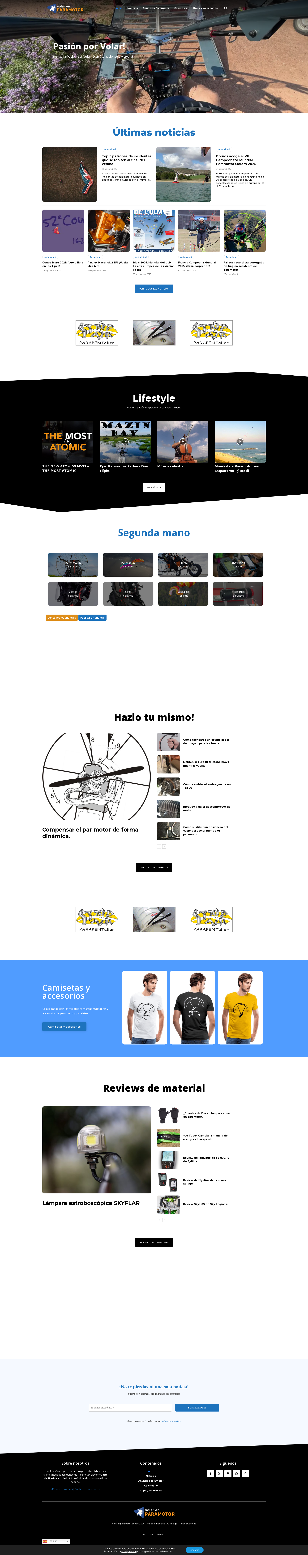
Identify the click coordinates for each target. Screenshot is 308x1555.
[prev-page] (159, 846)
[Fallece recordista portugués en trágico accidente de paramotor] (245, 231)
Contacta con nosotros (87, 1489)
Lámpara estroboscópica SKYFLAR (91, 1203)
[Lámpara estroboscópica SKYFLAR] (96, 1149)
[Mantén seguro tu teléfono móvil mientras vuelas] (168, 764)
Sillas (128, 591)
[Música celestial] (182, 442)
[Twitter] (219, 1473)
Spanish (52, 1541)
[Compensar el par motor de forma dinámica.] (96, 776)
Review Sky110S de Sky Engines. (205, 1204)
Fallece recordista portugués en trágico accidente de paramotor (244, 266)
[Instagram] (236, 1473)
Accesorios (238, 591)
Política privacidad (155, 1523)
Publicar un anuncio (92, 617)
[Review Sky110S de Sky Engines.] (168, 1205)
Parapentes (128, 562)
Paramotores (73, 562)
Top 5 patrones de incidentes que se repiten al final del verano (126, 160)
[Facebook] (210, 1473)
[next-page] (164, 846)
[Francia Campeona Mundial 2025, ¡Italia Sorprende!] (199, 231)
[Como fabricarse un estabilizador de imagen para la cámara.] (168, 742)
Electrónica (238, 562)
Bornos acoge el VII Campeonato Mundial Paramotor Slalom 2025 (236, 160)
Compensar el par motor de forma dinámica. (90, 833)
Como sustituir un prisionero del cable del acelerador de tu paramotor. (205, 831)
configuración (128, 1551)
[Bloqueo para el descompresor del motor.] (168, 809)
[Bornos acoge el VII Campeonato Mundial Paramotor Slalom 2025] (183, 174)
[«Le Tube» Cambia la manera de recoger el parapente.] (168, 1138)
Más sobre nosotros (62, 1489)
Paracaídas (183, 591)
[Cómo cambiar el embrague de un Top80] (168, 787)
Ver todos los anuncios (62, 617)
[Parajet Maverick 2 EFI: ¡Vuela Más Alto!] (109, 231)
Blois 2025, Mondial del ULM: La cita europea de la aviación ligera (154, 266)
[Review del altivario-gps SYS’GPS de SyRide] (168, 1160)
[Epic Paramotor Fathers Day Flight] (125, 442)
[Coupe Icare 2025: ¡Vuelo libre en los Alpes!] (63, 231)
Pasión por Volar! (89, 46)
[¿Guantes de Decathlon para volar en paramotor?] (168, 1115)
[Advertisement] (154, 667)
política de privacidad (171, 1421)
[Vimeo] (227, 1473)
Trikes (183, 562)
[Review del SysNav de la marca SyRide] (168, 1182)
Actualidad (110, 149)
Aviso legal (172, 1523)
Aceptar (194, 1550)
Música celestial (170, 466)
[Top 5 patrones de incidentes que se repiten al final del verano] (69, 174)
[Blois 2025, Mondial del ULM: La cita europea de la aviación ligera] (154, 231)
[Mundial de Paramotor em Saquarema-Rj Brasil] (240, 442)
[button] (225, 8)
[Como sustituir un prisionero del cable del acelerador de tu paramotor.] (168, 831)
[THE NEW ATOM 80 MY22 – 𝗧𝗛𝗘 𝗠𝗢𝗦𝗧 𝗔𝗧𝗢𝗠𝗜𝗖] (67, 442)
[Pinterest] (245, 1473)
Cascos (73, 591)
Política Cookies (187, 1523)
